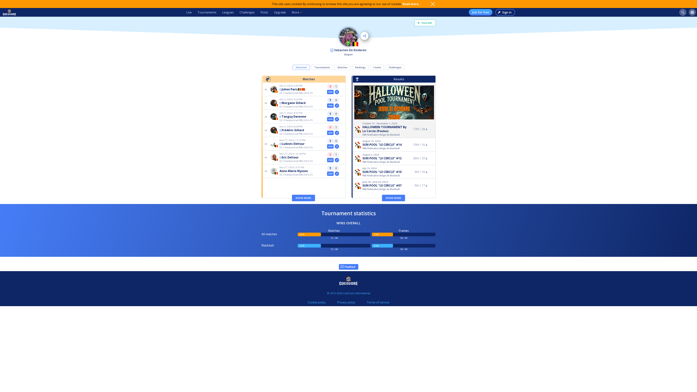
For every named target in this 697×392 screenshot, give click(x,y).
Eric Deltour (290, 157)
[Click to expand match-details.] (337, 92)
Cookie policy (317, 302)
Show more (303, 198)
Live (189, 12)
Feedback (350, 267)
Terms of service (378, 302)
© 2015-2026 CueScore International (348, 293)
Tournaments (206, 12)
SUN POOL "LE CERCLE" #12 (382, 158)
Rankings (360, 67)
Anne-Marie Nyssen (294, 171)
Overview (301, 67)
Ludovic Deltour (293, 144)
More (295, 12)
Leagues (228, 12)
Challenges (247, 12)
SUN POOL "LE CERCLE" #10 (382, 172)
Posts (264, 12)
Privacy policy (346, 302)
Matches (342, 67)
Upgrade (280, 12)
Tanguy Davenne (294, 117)
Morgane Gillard (293, 103)
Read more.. (411, 4)
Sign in (506, 12)
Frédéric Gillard (293, 130)
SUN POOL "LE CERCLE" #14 (382, 145)
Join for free (480, 12)
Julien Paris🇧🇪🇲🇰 (293, 89)
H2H (330, 92)
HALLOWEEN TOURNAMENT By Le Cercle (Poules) (384, 129)
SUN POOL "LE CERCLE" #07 (382, 185)
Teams (377, 67)
